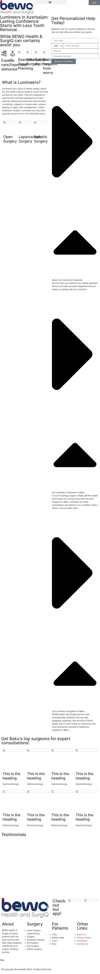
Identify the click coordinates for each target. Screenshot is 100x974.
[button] (50, 2)
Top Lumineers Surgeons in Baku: (68, 711)
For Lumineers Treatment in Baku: (68, 492)
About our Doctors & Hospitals (67, 280)
